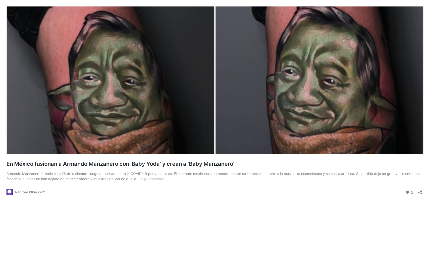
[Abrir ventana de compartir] (420, 191)
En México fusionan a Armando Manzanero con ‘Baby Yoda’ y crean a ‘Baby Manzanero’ (120, 164)
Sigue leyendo (152, 179)
